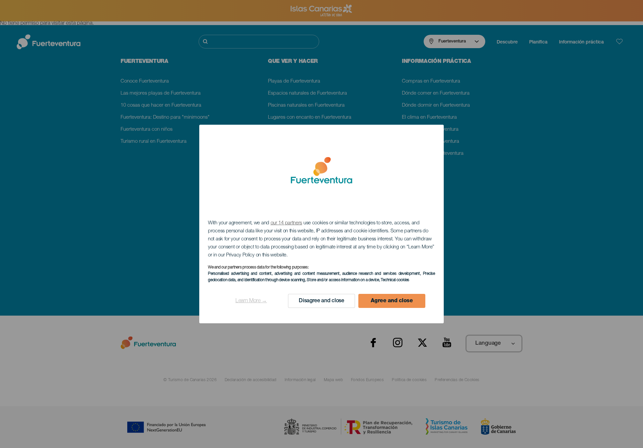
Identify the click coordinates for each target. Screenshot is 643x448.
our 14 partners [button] (286, 223)
